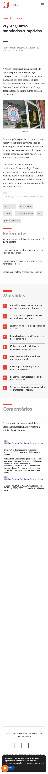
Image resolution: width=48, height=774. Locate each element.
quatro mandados (12, 221)
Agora (15, 5)
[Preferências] (4, 768)
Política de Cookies (30, 733)
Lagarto (7, 214)
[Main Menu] (42, 5)
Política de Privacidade (13, 733)
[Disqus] (24, 471)
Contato (27, 736)
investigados (26, 207)
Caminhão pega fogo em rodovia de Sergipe (22, 272)
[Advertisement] (24, 615)
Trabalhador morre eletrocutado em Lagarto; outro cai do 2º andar (23, 251)
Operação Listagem (24, 214)
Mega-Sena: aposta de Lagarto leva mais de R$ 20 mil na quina (24, 240)
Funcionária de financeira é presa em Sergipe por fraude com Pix (22, 262)
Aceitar (9, 768)
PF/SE (5, 41)
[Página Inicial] (5, 5)
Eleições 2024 (9, 207)
